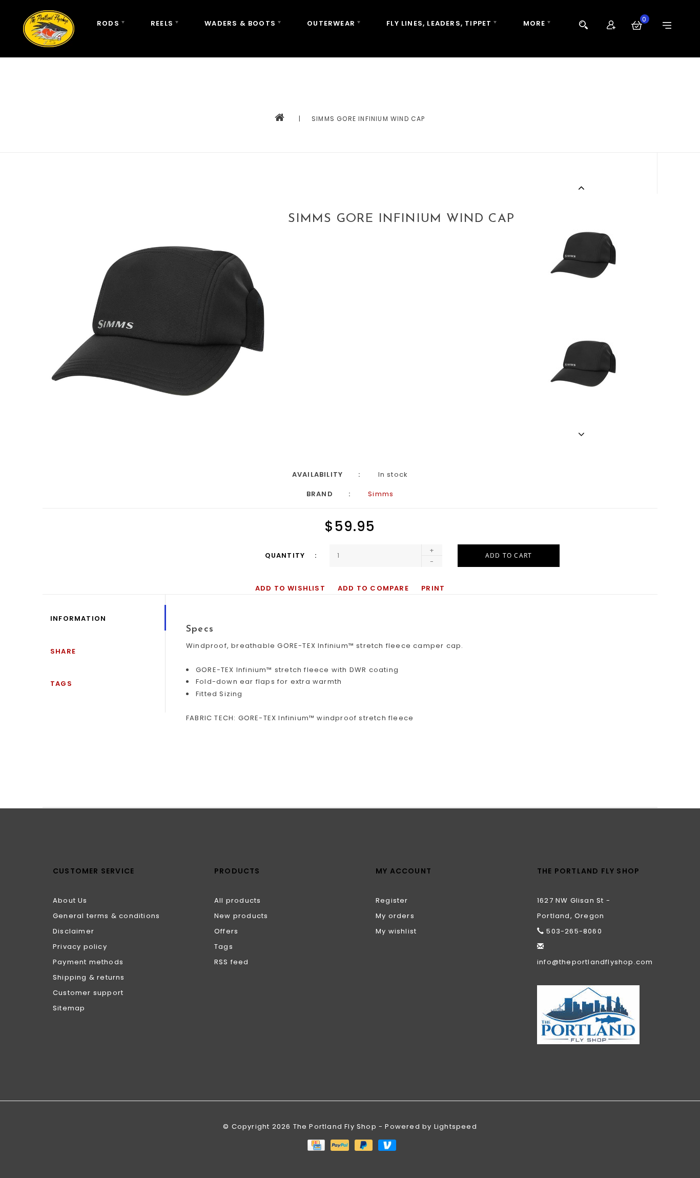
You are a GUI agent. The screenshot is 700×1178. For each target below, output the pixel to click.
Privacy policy (80, 946)
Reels (162, 23)
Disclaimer (73, 931)
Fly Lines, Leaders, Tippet (438, 23)
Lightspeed (455, 1126)
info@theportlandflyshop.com (595, 962)
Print (433, 588)
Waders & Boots (240, 23)
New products (241, 916)
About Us (70, 900)
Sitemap (69, 1008)
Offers (226, 931)
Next (582, 434)
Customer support (88, 993)
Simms (381, 494)
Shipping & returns (89, 977)
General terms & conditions (106, 916)
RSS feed (231, 962)
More (534, 23)
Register (392, 900)
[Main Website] (592, 1014)
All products (237, 900)
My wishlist (396, 931)
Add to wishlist (290, 588)
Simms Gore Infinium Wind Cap (368, 118)
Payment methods (88, 962)
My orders (395, 916)
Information (78, 618)
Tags (61, 683)
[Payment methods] (315, 1144)
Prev (582, 187)
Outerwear (331, 23)
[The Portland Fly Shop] (48, 28)
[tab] (411, 629)
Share (63, 651)
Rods (108, 23)
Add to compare (373, 588)
